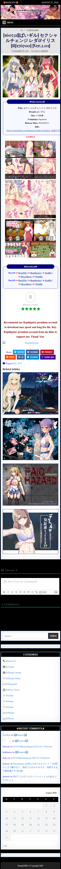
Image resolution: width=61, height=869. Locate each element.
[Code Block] (32, 592)
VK (22, 357)
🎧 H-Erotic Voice (11, 689)
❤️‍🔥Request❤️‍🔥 (10, 2)
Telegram (34, 357)
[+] (44, 592)
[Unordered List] (24, 592)
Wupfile (39, 276)
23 (54, 824)
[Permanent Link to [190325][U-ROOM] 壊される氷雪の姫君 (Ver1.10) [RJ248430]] (30, 439)
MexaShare (26, 276)
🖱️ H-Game (8, 695)
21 (38, 824)
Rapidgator (35, 272)
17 (7, 824)
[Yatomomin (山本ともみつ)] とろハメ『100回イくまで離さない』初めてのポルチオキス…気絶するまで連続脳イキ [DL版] (30, 767)
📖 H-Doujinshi (10, 683)
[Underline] (12, 592)
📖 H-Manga (9, 712)
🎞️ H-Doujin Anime (12, 672)
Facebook (34, 352)
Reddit (11, 357)
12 (22, 818)
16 (54, 818)
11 (14, 818)
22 (46, 824)
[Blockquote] (28, 592)
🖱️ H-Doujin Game (31, 30)
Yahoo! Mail (49, 357)
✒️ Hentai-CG (9, 660)
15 (46, 818)
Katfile (48, 272)
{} (40, 592)
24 (7, 830)
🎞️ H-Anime (8, 666)
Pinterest (49, 352)
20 (30, 824)
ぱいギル (17, 363)
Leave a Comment (41, 51)
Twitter (20, 352)
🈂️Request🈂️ (20, 734)
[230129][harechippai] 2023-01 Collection (32, 746)
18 (14, 824)
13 (30, 818)
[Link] (36, 592)
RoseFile (22, 272)
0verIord (7, 734)
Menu (10, 22)
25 (14, 830)
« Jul (5, 845)
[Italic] (8, 592)
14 (38, 818)
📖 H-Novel (8, 718)
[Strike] (16, 592)
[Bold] (4, 592)
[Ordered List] (20, 592)
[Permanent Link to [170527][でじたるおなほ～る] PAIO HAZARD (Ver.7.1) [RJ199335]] (30, 484)
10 (7, 818)
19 (22, 824)
